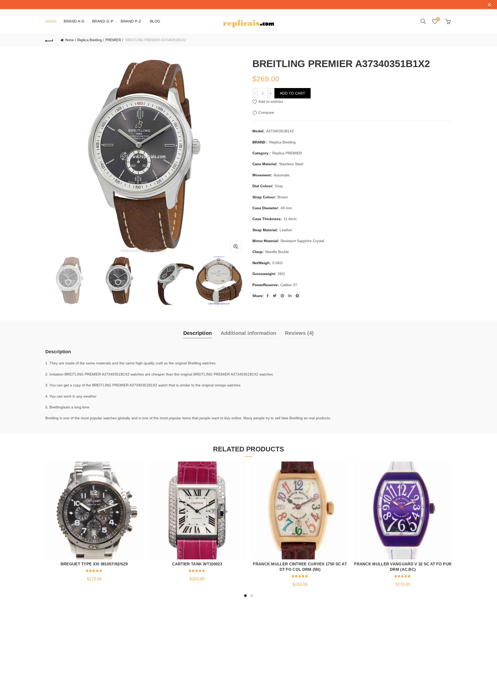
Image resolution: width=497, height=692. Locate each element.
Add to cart (292, 93)
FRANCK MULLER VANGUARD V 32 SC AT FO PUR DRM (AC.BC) (402, 567)
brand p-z (131, 21)
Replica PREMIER (287, 153)
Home (50, 21)
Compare (266, 112)
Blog (155, 21)
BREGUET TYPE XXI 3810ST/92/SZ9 (94, 564)
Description (197, 333)
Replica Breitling (89, 40)
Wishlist (438, 19)
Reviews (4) (299, 333)
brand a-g (74, 21)
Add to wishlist (270, 101)
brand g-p (102, 21)
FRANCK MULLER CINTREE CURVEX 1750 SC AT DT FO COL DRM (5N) (300, 567)
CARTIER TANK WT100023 (197, 564)
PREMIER (113, 40)
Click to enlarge (236, 246)
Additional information (248, 333)
